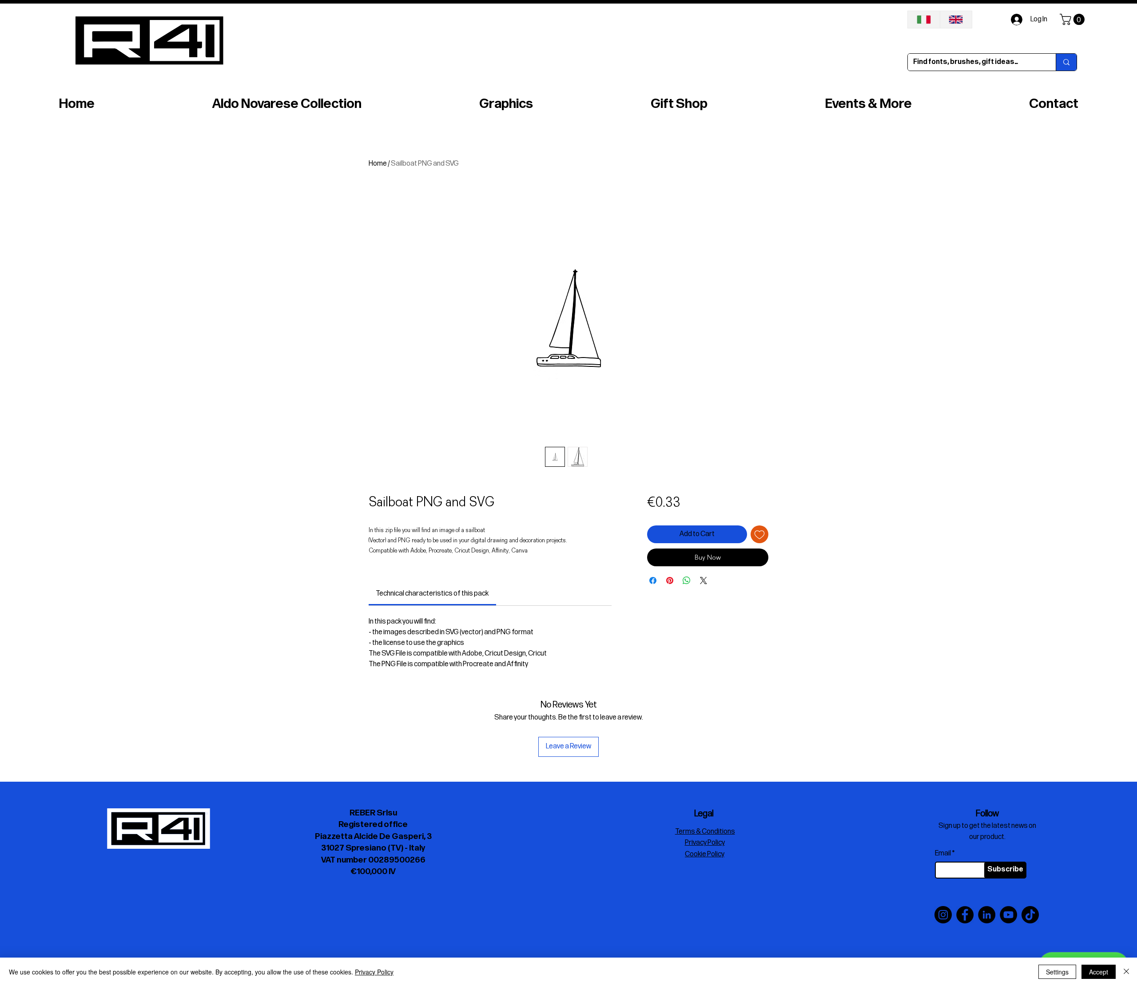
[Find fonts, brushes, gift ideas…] (1066, 62)
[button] (1073, 19)
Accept (1098, 971)
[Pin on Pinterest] (669, 580)
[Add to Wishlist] (759, 534)
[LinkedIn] (986, 914)
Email (943, 853)
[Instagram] (943, 914)
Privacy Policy (374, 971)
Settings (1057, 971)
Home (378, 163)
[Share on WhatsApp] (686, 580)
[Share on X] (703, 580)
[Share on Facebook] (653, 580)
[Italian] (924, 19)
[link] (432, 593)
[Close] (1126, 972)
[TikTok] (1030, 914)
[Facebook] (965, 914)
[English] (956, 19)
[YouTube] (1008, 914)
